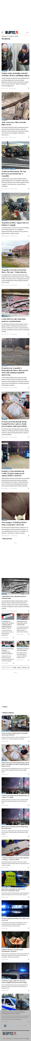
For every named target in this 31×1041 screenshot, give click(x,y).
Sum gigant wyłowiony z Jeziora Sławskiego (23, 649)
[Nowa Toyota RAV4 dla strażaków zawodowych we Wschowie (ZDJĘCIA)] (8, 644)
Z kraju (13, 168)
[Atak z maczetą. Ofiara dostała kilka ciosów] (15, 106)
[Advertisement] (15, 15)
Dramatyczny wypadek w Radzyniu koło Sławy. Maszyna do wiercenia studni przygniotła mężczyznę (15, 371)
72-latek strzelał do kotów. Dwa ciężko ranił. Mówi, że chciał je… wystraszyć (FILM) (15, 858)
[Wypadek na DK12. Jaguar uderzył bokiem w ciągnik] (15, 206)
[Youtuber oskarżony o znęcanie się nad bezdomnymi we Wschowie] (15, 939)
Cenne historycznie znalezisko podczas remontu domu (14, 320)
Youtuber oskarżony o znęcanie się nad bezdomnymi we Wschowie (12, 950)
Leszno (4, 168)
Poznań (19, 667)
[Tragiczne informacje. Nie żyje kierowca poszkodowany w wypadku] (15, 155)
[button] (3, 32)
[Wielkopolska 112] (11, 32)
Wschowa (5, 70)
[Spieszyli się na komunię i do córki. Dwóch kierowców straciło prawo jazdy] (15, 879)
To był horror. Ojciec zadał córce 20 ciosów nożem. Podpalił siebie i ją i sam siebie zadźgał (14, 981)
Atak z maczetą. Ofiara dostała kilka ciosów (14, 123)
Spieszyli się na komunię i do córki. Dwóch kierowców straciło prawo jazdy (13, 890)
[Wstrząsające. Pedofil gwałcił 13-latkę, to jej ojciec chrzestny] (15, 506)
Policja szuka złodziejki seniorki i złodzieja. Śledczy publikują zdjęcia (15, 74)
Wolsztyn (24, 667)
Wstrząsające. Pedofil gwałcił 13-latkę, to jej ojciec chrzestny (14, 523)
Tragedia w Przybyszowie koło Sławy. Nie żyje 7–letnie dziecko (14, 271)
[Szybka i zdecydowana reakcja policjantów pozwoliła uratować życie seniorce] (15, 1002)
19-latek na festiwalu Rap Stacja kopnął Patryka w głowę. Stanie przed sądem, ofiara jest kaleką (14, 423)
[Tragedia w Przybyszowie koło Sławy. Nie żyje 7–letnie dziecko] (15, 254)
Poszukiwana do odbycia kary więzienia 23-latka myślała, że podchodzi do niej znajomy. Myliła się (8, 625)
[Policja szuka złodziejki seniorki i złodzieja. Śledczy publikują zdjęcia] (15, 57)
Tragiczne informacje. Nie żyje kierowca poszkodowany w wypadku (14, 173)
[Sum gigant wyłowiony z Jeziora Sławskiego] (23, 644)
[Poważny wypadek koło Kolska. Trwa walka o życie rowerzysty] (15, 908)
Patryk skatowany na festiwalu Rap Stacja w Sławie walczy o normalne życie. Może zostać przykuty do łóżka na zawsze (15, 764)
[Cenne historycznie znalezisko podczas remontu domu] (15, 303)
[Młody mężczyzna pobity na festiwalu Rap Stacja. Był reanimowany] (15, 816)
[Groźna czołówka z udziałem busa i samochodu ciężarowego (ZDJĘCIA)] (15, 723)
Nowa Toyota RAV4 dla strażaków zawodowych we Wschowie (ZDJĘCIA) (7, 651)
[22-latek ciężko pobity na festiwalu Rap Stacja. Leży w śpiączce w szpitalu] (15, 785)
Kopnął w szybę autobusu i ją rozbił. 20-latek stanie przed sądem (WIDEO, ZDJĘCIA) (13, 473)
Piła (29, 667)
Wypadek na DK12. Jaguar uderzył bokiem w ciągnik (15, 224)
